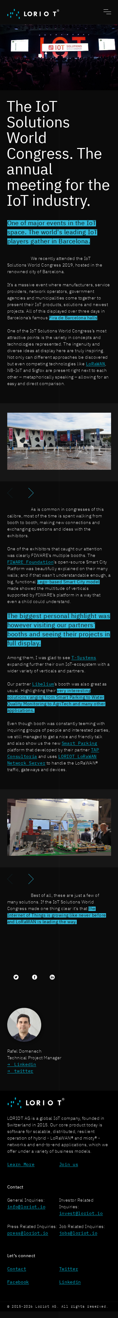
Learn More (21, 1164)
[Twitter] (16, 977)
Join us (68, 1164)
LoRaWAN (95, 364)
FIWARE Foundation (30, 562)
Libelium (43, 684)
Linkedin (25, 1064)
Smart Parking (79, 743)
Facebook (18, 1282)
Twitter (68, 1269)
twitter (23, 1071)
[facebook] (34, 977)
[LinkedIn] (52, 977)
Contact (16, 1269)
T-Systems (83, 658)
